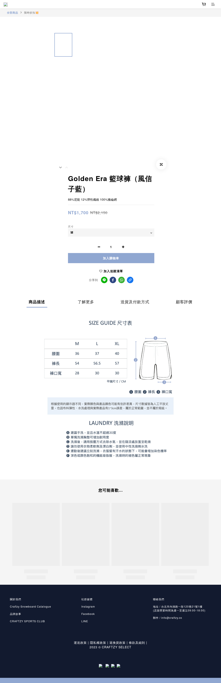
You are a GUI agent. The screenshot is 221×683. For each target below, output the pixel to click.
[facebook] (113, 280)
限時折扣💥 (31, 12)
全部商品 (12, 12)
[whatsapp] (121, 280)
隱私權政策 (98, 642)
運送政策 (80, 642)
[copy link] (130, 280)
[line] (104, 280)
